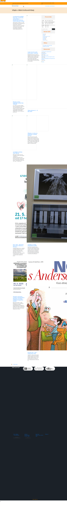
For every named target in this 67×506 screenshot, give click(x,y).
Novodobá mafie (43, 53)
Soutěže (44, 38)
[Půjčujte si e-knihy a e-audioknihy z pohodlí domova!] (37, 123)
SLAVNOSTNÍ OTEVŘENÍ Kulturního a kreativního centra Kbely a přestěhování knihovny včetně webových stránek (18, 19)
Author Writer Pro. (35, 499)
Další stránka (16, 364)
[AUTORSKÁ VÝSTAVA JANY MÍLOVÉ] (24, 132)
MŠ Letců (26, 434)
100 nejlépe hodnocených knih (47, 45)
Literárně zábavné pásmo (46, 36)
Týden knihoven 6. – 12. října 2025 (33, 111)
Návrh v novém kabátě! (44, 55)
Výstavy (44, 39)
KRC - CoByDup (16, 434)
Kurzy (43, 35)
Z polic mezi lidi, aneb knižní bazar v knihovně (33, 53)
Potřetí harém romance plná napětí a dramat (47, 56)
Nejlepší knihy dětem (46, 46)
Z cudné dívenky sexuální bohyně (46, 51)
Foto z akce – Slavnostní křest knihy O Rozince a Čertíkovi (18, 245)
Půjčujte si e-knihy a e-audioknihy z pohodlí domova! (33, 134)
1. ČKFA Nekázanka (16, 435)
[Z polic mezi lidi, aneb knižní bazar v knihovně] (39, 32)
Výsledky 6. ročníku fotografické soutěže (32, 245)
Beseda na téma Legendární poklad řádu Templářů (18, 103)
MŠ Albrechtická (27, 435)
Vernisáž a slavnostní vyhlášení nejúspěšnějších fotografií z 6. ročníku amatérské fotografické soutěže (18, 299)
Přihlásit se (46, 434)
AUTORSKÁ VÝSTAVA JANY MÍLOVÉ (17, 153)
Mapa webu (37, 434)
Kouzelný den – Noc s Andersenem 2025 (32, 353)
